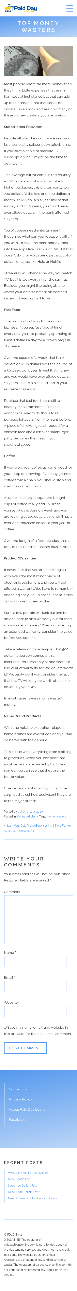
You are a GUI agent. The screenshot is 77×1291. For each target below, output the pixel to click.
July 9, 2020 (35, 811)
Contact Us (18, 1089)
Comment (13, 892)
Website (11, 1002)
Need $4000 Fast (19, 1179)
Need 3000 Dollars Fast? (24, 1192)
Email (9, 977)
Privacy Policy (20, 1099)
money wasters (56, 816)
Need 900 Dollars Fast (22, 1185)
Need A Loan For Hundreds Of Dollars (32, 1198)
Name (10, 952)
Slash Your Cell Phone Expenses (27, 825)
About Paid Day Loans (27, 1109)
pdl (20, 811)
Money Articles (26, 816)
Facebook (17, 1119)
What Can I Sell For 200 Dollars (28, 1172)
